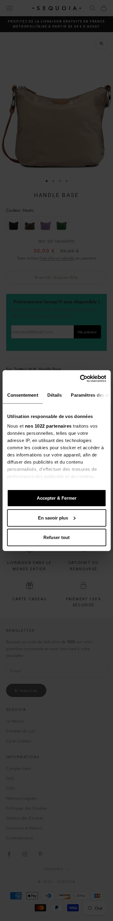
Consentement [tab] (22, 395)
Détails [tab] (54, 395)
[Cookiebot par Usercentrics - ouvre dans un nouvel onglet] (80, 378)
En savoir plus (53, 517)
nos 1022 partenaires (48, 425)
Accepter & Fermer (57, 498)
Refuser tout (56, 537)
